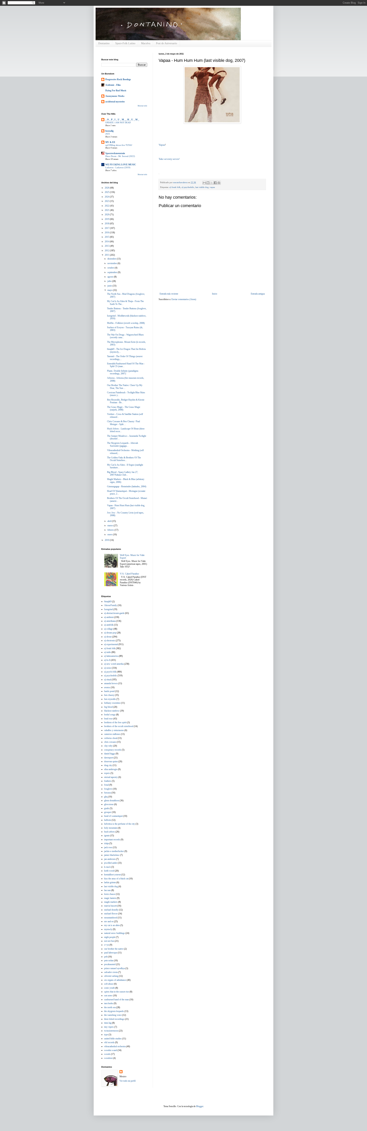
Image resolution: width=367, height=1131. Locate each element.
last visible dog (202, 187)
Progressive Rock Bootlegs (118, 79)
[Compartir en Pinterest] (219, 183)
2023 (107, 201)
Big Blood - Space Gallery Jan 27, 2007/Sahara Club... (122, 473)
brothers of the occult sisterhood (118, 726)
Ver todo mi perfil (127, 1081)
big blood (108, 707)
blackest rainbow (111, 710)
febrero (110, 530)
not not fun (109, 941)
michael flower (111, 913)
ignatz (107, 835)
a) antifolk (108, 624)
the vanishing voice (113, 1015)
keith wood (109, 870)
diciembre (112, 258)
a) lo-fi (107, 660)
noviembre (112, 263)
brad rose (108, 718)
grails (106, 808)
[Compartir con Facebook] (215, 183)
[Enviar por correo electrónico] (204, 183)
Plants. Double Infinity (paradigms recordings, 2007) (122, 372)
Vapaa (162, 144)
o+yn (106, 944)
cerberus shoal (110, 738)
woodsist (108, 1058)
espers (107, 773)
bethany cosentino (112, 703)
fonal (106, 784)
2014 (107, 241)
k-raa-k (107, 867)
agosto (110, 276)
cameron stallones (112, 734)
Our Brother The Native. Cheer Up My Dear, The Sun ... (124, 386)
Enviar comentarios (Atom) (183, 299)
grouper (107, 812)
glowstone (109, 804)
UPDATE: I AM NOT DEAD (118, 122)
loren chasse (109, 894)
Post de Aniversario (166, 43)
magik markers (111, 902)
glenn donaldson (111, 800)
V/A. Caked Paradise (129, 573)
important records (112, 839)
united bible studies (113, 1038)
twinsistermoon (111, 1030)
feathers (107, 781)
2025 (107, 134)
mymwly (108, 929)
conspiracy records (112, 749)
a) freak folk (174, 187)
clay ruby (108, 745)
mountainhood (110, 917)
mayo (110, 290)
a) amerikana (110, 621)
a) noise (107, 668)
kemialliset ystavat (112, 874)
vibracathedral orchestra (115, 1046)
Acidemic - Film (113, 85)
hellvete (107, 820)
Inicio (214, 293)
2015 (107, 237)
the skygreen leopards (114, 1011)
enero (110, 534)
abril (109, 521)
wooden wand (110, 1050)
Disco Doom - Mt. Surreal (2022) (120, 156)
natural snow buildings (114, 933)
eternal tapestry (111, 777)
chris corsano (110, 742)
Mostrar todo (142, 106)
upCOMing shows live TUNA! (118, 145)
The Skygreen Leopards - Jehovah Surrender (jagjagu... (122, 444)
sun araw (108, 995)
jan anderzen (109, 859)
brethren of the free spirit (115, 722)
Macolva (145, 43)
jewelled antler (110, 863)
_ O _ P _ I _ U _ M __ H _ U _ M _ (122, 119)
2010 (107, 540)
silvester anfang (111, 976)
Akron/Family (110, 605)
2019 (107, 219)
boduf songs (109, 714)
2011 (107, 255)
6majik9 (107, 601)
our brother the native (113, 948)
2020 (107, 214)
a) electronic (109, 640)
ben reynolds (110, 699)
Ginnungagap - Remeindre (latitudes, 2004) (126, 486)
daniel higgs (109, 753)
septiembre (112, 272)
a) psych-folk (110, 671)
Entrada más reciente (169, 293)
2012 (107, 250)
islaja (106, 843)
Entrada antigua (258, 293)
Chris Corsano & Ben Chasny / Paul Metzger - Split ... (123, 422)
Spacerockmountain (115, 153)
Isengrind (108, 609)
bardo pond (109, 691)
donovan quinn (111, 761)
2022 (107, 205)
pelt (105, 956)
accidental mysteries (115, 101)
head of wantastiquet (113, 816)
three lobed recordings (114, 1019)
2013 (107, 246)
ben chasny (109, 695)
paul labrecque (110, 952)
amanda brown (111, 683)
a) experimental (111, 644)
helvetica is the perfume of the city (119, 824)
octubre (111, 267)
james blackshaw (111, 855)
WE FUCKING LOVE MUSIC (120, 164)
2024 (107, 196)
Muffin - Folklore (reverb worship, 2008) (126, 323)
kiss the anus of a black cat (116, 878)
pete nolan (108, 960)
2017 (107, 228)
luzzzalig (109, 131)
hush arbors (109, 831)
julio (109, 281)
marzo (110, 525)
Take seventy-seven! (169, 158)
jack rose (108, 847)
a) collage (108, 629)
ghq (106, 796)
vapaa (212, 187)
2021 (107, 210)
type (106, 1034)
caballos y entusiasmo (114, 730)
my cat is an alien (112, 925)
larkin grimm (110, 882)
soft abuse (108, 983)
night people (109, 937)
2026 (107, 187)
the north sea (110, 1007)
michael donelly (111, 909)
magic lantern (110, 898)
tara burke (108, 1003)
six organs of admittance (115, 980)
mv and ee (108, 921)
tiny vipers (109, 1027)
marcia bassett (110, 905)
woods (107, 1054)
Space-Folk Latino (125, 43)
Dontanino (104, 43)
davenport (108, 757)
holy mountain (110, 828)
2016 (107, 232)
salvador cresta (111, 972)
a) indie (107, 652)
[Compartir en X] (212, 183)
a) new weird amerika (114, 664)
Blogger (199, 1106)
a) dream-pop (110, 632)
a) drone (108, 636)
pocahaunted (109, 964)
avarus (107, 687)
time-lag (107, 1023)
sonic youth (109, 988)
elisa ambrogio (110, 769)
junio (110, 285)
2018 (107, 223)
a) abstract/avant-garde (114, 613)
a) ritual (107, 679)
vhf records (109, 1042)
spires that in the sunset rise (116, 991)
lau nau (107, 890)
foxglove (108, 788)
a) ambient (109, 617)
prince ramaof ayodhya (114, 968)
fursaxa (107, 792)
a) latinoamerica (111, 656)
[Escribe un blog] (208, 183)
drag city (108, 765)
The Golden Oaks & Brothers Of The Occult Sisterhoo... (124, 459)
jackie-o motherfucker (114, 851)
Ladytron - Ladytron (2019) (117, 167)
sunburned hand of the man (116, 999)
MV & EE (110, 142)
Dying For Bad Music (115, 90)
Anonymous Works (114, 96)
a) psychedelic (188, 187)
